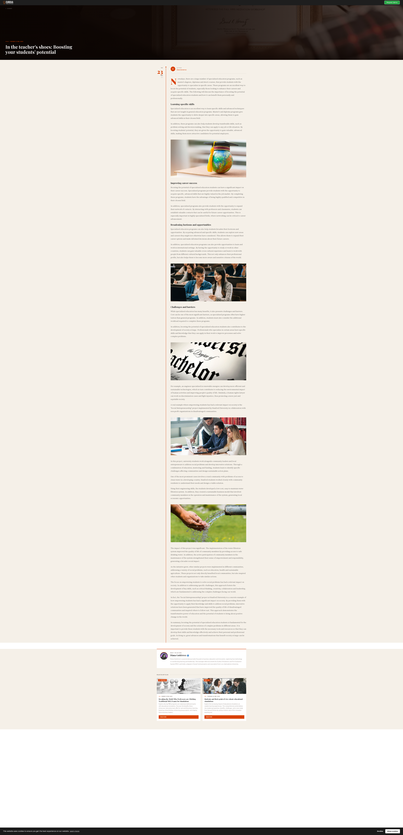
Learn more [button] (74, 831)
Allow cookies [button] (392, 831)
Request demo (392, 2)
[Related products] (188, 655)
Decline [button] (380, 831)
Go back (9, 8)
